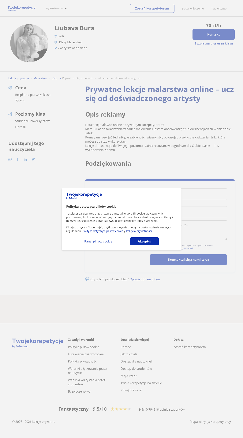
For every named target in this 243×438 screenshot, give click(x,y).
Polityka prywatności (139, 231)
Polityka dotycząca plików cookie (103, 231)
